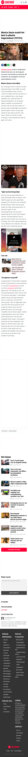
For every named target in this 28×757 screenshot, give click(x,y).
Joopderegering (9, 617)
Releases (10, 7)
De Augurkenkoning (20, 645)
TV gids (18, 664)
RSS (12, 751)
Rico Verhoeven (6, 689)
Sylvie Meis (5, 694)
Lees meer (4, 610)
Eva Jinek (5, 653)
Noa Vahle (5, 684)
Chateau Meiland (20, 642)
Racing (4, 704)
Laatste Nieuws (7, 706)
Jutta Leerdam (6, 666)
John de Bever (6, 660)
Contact (18, 740)
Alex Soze (5, 640)
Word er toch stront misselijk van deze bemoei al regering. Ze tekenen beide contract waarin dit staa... (14, 624)
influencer (10, 288)
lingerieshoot (14, 286)
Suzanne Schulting (7, 692)
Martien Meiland (7, 671)
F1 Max (5, 709)
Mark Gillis (5, 668)
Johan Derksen (6, 663)
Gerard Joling (6, 655)
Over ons (18, 730)
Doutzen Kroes (6, 647)
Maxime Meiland (7, 676)
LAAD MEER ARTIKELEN (14, 549)
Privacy (8, 751)
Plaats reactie (14, 593)
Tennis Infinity (6, 711)
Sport (15, 7)
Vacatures (18, 738)
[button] (21, 2)
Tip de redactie (19, 733)
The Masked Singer (20, 662)
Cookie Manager (17, 751)
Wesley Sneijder (6, 697)
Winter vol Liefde (20, 672)
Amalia (5, 642)
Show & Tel (4, 431)
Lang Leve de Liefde (20, 657)
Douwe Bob (6, 650)
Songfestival (19, 659)
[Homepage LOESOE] (7, 2)
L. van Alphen (10, 41)
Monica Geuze (6, 69)
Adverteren (18, 735)
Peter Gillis (5, 686)
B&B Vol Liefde (19, 640)
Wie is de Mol (19, 670)
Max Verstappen (7, 673)
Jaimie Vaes (6, 658)
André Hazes (6, 645)
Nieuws (5, 7)
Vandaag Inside (19, 667)
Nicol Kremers (6, 681)
